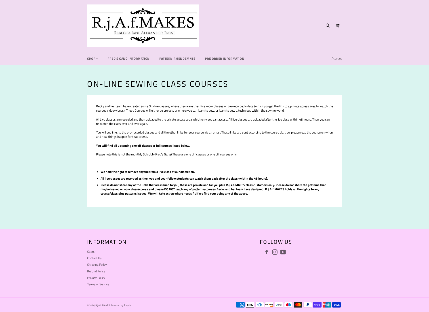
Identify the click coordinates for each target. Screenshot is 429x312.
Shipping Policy (97, 264)
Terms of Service (98, 284)
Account (337, 58)
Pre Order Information (224, 58)
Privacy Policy (96, 277)
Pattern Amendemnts (177, 58)
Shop (91, 58)
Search (91, 251)
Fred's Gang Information (129, 58)
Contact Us (94, 258)
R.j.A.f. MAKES (102, 305)
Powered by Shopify (121, 305)
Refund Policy (96, 271)
